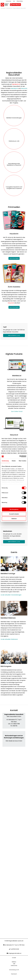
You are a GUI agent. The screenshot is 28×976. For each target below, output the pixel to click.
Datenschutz (14, 965)
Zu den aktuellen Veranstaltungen (11, 595)
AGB (14, 963)
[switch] (24, 492)
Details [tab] (14, 460)
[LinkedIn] (20, 4)
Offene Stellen (20, 1)
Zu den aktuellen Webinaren (9, 639)
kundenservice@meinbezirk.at (14, 736)
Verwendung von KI (14, 970)
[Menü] (26, 4)
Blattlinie (14, 962)
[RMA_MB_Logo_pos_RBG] (11, 4)
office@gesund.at (14, 720)
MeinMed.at (14, 88)
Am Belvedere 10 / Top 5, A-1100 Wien (14, 945)
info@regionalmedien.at (14, 953)
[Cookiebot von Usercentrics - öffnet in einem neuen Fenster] (19, 456)
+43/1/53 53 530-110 (14, 739)
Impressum (14, 974)
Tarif (14, 1)
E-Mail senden (14, 772)
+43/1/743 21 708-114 (14, 723)
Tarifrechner (8, 1)
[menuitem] (26, 4)
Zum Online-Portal (16, 411)
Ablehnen (14, 518)
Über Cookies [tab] (22, 460)
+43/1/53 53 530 (14, 949)
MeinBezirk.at (16, 84)
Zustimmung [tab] (5, 460)
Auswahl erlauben (14, 514)
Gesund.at (24, 88)
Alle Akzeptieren (14, 509)
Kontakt (14, 957)
